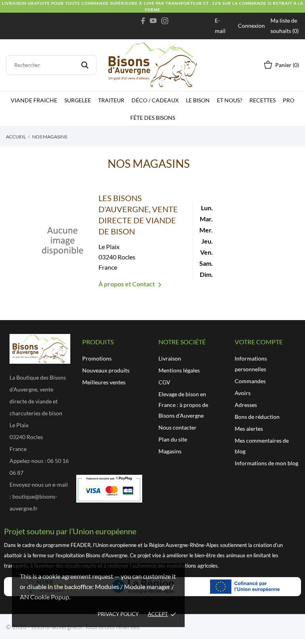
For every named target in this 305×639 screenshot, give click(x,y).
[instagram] (164, 20)
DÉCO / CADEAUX (155, 100)
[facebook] (143, 20)
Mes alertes (249, 428)
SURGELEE (77, 100)
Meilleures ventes (103, 382)
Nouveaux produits (105, 370)
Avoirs (243, 393)
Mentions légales (179, 370)
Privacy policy (118, 614)
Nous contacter (177, 427)
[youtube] (153, 20)
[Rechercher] (85, 65)
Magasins (169, 451)
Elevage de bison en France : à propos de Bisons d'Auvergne (183, 405)
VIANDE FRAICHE (34, 100)
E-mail (220, 25)
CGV (164, 382)
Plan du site (172, 439)
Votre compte (259, 341)
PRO (288, 100)
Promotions (97, 358)
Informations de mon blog (266, 463)
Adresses (246, 404)
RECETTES (262, 100)
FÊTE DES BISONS (152, 117)
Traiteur (111, 100)
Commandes (250, 381)
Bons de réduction (257, 416)
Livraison (169, 358)
